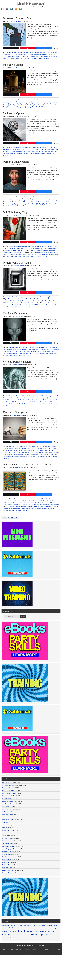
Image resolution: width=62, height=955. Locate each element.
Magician (51, 508)
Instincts (36, 931)
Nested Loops (47, 54)
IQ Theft (43, 204)
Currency (38, 402)
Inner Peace (54, 299)
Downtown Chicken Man (17, 18)
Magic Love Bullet (7, 865)
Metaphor (15, 54)
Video (23, 56)
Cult (10, 198)
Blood (57, 400)
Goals (38, 928)
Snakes (23, 510)
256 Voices (4, 925)
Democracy (19, 353)
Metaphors (14, 935)
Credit (33, 402)
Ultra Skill (4, 827)
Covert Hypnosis (33, 99)
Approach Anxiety (26, 297)
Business (30, 446)
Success (36, 938)
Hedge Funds (10, 105)
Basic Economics (13, 52)
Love (48, 931)
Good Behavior (52, 252)
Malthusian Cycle (38, 153)
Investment (29, 456)
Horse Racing (20, 153)
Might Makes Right (25, 450)
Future (10, 305)
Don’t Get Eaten (6, 798)
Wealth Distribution (21, 206)
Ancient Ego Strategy (7, 867)
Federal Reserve (20, 149)
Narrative (42, 450)
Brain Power (15, 99)
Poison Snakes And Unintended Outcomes (27, 464)
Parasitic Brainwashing (16, 161)
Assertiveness (34, 297)
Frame (31, 928)
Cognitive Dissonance (30, 147)
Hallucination (50, 202)
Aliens (39, 351)
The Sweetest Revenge (8, 843)
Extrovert (12, 508)
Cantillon (12, 402)
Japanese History (36, 456)
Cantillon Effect (22, 202)
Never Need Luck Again (8, 814)
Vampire (10, 405)
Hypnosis (29, 398)
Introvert (28, 508)
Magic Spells (26, 305)
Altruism (17, 246)
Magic (35, 105)
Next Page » (14, 517)
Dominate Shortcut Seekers (9, 819)
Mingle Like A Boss (7, 788)
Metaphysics (30, 254)
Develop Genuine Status (8, 801)
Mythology (22, 200)
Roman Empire (15, 303)
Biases (10, 99)
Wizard (27, 510)
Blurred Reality (6, 402)
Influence (16, 254)
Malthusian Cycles (13, 113)
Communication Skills (24, 99)
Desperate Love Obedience (9, 870)
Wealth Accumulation (11, 206)
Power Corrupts (6, 458)
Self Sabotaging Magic (16, 212)
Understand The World (8, 796)
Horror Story (31, 149)
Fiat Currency (39, 202)
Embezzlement (6, 508)
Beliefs (19, 52)
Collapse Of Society (38, 196)
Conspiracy (31, 52)
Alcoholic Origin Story (7, 782)
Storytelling (18, 56)
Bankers (11, 147)
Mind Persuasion (31, 3)
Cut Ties (4, 835)
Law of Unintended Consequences (41, 508)
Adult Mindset (12, 396)
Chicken (48, 56)
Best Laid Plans (19, 506)
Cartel (44, 56)
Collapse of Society (30, 202)
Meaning (10, 54)
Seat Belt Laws (9, 256)
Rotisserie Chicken (41, 58)
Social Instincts (54, 403)
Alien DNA (11, 347)
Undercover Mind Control (8, 872)
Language (5, 54)
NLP (44, 935)
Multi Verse (45, 105)
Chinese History (22, 454)
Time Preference (27, 355)
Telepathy (40, 938)
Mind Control (24, 935)
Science (42, 151)
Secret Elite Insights (7, 809)
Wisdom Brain (5, 811)
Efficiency (14, 149)
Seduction (15, 256)
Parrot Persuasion (6, 859)
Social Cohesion (47, 403)
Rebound (50, 305)
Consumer (5, 448)
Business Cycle (9, 153)
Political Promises (50, 254)
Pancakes (34, 58)
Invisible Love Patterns (8, 841)
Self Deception (21, 256)
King (31, 508)
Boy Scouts (33, 103)
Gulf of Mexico (54, 56)
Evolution (11, 398)
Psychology (47, 250)
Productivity (37, 151)
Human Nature (44, 99)
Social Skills (16, 938)
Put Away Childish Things (8, 793)
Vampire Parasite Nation (17, 361)
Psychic (9, 103)
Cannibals (43, 351)
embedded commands (49, 454)
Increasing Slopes (13, 64)
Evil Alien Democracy (15, 313)
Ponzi (4, 206)
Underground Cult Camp (17, 262)
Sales (54, 935)
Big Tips (41, 56)
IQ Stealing (38, 204)
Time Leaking (35, 107)
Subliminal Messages (30, 938)
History (26, 149)
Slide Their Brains (6, 854)
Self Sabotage (18, 510)
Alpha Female (12, 297)
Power (57, 502)
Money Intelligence (32, 54)
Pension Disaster (11, 56)
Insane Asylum (24, 204)
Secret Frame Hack (7, 833)
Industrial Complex (21, 456)
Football (44, 202)
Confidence (37, 925)
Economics (8, 149)
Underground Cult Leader (27, 306)
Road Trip (55, 305)
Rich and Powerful (53, 200)
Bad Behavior (36, 252)
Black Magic (42, 252)
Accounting (12, 506)
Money (29, 935)
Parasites (55, 204)
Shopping (10, 306)
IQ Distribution (31, 204)
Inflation (18, 204)
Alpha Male (12, 246)
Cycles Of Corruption (15, 412)
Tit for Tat (5, 405)
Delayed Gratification (11, 353)
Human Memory (26, 198)
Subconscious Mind (50, 504)
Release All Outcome (7, 790)
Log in (43, 945)
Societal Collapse (12, 252)
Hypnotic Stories (43, 52)
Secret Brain (5, 822)
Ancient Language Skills (8, 849)
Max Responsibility (7, 838)
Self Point (5, 306)
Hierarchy (54, 347)
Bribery (25, 506)
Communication (30, 925)
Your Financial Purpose (8, 806)
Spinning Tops (28, 107)
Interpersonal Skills (52, 52)
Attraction (17, 925)
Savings (13, 103)
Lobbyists (43, 456)
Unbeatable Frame (7, 817)
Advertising (15, 454)
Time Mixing (42, 107)
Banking (53, 400)
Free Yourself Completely (8, 846)
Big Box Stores (34, 56)
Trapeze (27, 256)
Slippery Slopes (20, 107)
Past (47, 305)
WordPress (38, 945)
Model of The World (22, 54)
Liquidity (32, 105)
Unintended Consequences (36, 256)
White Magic (46, 256)
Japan (14, 450)
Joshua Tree (26, 105)
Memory (53, 931)
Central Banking (40, 103)
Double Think (25, 353)
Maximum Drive (6, 830)
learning (44, 931)
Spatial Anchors (17, 306)
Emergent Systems (49, 103)
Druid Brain (5, 825)
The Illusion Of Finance (8, 803)
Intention (30, 500)
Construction (30, 506)
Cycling (15, 153)
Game (35, 299)
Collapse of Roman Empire (50, 297)
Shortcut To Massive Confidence (10, 785)
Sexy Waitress (49, 58)
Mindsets (54, 198)
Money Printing (28, 403)
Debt (39, 99)
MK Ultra (36, 305)
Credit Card (54, 351)
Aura (20, 246)
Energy (24, 928)
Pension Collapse (47, 101)
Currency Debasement (45, 402)
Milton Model (18, 935)
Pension (41, 101)
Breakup (46, 303)
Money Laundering (20, 58)
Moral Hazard (40, 54)
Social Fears (28, 504)
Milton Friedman (7, 355)
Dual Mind (55, 925)
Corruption (36, 52)
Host (13, 403)
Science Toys (14, 107)
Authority (11, 498)
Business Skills (24, 52)
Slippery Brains (6, 862)
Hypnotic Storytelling (18, 105)
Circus (47, 252)
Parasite (41, 403)
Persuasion (42, 254)
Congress (28, 454)
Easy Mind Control (6, 851)
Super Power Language (8, 857)
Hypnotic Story (6, 58)
